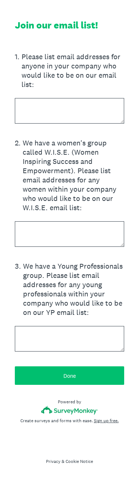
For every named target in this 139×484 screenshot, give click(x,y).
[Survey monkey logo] (69, 410)
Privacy (53, 461)
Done (69, 375)
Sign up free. (106, 421)
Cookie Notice (79, 461)
